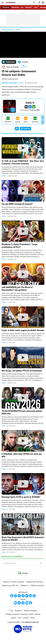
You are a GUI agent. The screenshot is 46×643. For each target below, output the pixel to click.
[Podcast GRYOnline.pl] (26, 595)
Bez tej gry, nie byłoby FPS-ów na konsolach (23, 365)
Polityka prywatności (13, 614)
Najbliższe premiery (37, 585)
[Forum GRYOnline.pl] (34, 595)
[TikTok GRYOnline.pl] (23, 595)
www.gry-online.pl (8, 30)
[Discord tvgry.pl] (26, 602)
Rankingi (28, 7)
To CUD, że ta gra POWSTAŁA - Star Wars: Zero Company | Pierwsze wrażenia (23, 156)
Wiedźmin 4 (25, 585)
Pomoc (32, 618)
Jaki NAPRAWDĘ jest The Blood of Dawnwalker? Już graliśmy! (23, 283)
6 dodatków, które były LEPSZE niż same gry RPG (23, 449)
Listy (35, 7)
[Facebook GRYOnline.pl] (11, 595)
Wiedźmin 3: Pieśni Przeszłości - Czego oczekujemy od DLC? (23, 240)
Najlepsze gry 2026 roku (34, 582)
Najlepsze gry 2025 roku (10, 585)
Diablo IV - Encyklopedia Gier (23, 106)
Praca (19, 618)
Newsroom (15, 7)
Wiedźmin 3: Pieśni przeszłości (13, 582)
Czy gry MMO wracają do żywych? (23, 198)
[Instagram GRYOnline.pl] (15, 595)
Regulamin (18, 611)
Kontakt (25, 618)
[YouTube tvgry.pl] (15, 602)
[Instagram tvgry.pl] (23, 602)
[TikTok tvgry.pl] (19, 602)
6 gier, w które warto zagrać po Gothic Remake (23, 325)
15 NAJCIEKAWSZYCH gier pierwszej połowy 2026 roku (23, 406)
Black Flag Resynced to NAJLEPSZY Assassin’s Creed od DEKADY (23, 533)
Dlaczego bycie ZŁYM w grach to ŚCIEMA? (23, 491)
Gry (22, 7)
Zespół (13, 618)
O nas (11, 611)
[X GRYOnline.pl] (19, 595)
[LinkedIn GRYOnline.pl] (30, 595)
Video (18, 30)
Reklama (37, 614)
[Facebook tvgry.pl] (30, 602)
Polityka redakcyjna (30, 611)
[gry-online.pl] (10, 3)
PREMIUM (5, 7)
